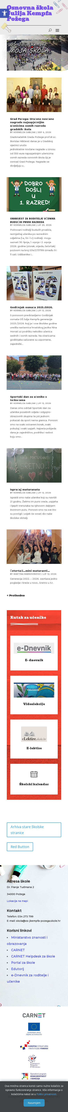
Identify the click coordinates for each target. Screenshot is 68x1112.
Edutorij (17, 969)
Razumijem (34, 1102)
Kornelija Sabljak (25, 132)
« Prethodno (16, 595)
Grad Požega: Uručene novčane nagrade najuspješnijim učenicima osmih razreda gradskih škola (32, 124)
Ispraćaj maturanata (25, 489)
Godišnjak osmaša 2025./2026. (31, 307)
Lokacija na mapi (17, 900)
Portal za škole (23, 963)
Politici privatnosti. (46, 1094)
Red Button (20, 846)
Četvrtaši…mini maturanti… (30, 570)
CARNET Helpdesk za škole (33, 956)
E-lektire (34, 748)
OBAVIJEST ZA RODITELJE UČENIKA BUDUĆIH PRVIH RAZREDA (32, 220)
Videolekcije (34, 704)
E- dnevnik (34, 660)
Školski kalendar (34, 784)
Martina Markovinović (27, 574)
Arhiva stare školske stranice (27, 829)
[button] (4, 13)
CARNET (18, 950)
